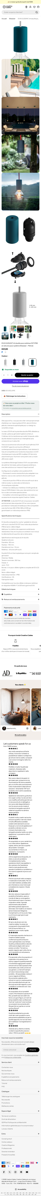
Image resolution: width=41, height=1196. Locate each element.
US (32, 1194)
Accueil (4, 19)
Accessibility (22, 1189)
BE (7, 1193)
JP (8, 1194)
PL (14, 1194)
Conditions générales (31, 1055)
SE (23, 1194)
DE (17, 1193)
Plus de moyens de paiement (20, 386)
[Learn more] (5, 352)
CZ (14, 1193)
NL (11, 1194)
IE (39, 1193)
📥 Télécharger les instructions (14, 396)
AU (1, 1193)
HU (36, 1193)
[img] (20, 748)
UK (29, 1194)
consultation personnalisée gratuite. (21, 408)
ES (23, 1193)
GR (30, 1193)
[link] (7, 673)
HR (33, 1193)
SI (26, 1194)
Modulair (12, 19)
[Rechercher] (36, 12)
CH (11, 1193)
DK (20, 1193)
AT (4, 1193)
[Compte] (30, 7)
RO (17, 1194)
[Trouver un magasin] (26, 7)
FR (26, 1193)
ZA (35, 1194)
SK (20, 1194)
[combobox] (20, 12)
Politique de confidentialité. (12, 1057)
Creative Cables (11, 1179)
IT (5, 1194)
